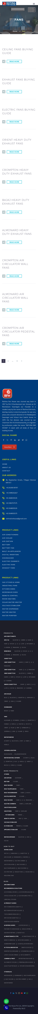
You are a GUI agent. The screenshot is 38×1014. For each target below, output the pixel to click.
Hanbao (6, 724)
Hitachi (12, 643)
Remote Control (10, 595)
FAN (29, 979)
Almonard (7, 720)
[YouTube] (22, 993)
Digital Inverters (10, 554)
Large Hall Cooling (10, 899)
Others (6, 774)
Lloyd (22, 643)
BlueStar (15, 640)
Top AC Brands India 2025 (11, 914)
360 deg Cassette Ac (10, 684)
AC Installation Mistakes (25, 944)
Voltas (24, 647)
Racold (6, 765)
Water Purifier (9, 615)
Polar (12, 727)
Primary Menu (34, 3)
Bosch (6, 711)
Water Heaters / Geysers (12, 758)
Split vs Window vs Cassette (12, 907)
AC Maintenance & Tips (11, 936)
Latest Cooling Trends (11, 955)
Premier (18, 826)
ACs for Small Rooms (10, 892)
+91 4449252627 (12, 493)
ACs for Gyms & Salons (26, 892)
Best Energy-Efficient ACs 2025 (13, 910)
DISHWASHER (18, 975)
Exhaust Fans (8, 568)
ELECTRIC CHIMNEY (21, 979)
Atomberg (16, 720)
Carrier (23, 640)
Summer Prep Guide (9, 944)
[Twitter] (7, 440)
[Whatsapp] (6, 1001)
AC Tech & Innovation (11, 947)
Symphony (30, 697)
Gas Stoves (8, 811)
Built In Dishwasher (10, 792)
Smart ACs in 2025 (26, 947)
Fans (5, 716)
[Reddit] (19, 440)
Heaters (25, 857)
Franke (20, 815)
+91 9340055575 (11, 513)
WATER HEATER (8, 975)
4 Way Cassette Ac (9, 673)
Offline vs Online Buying (27, 966)
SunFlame (28, 803)
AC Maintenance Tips (28, 936)
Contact (6, 471)
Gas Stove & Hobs (9, 864)
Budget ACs (20, 932)
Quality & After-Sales (10, 966)
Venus (26, 731)
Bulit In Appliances (10, 868)
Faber (12, 711)
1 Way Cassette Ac (9, 662)
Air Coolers (7, 857)
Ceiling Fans (29, 872)
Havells (13, 724)
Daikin (29, 640)
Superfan (7, 731)
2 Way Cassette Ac (9, 669)
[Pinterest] (11, 440)
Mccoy (28, 724)
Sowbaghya (25, 727)
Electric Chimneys (10, 561)
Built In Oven (8, 800)
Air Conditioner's (10, 636)
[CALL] (6, 1007)
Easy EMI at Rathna (9, 932)
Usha (12, 701)
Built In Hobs (8, 785)
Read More (14, 61)
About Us (6, 467)
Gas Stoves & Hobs (11, 582)
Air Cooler (7, 538)
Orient (6, 701)
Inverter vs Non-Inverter (11, 921)
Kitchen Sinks (8, 589)
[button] (3, 61)
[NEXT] (22, 361)
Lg (17, 643)
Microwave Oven (10, 592)
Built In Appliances (10, 789)
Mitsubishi (30, 643)
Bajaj (6, 697)
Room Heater (8, 754)
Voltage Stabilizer (11, 605)
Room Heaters (9, 599)
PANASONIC (29, 800)
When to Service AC (9, 940)
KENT (21, 741)
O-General (7, 647)
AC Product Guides (10, 903)
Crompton (21, 697)
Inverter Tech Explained (11, 951)
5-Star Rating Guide (27, 951)
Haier (5, 643)
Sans (20, 818)
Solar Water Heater (12, 602)
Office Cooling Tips (10, 895)
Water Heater (9, 612)
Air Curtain (7, 541)
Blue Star (15, 741)
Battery (6, 544)
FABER (27, 741)
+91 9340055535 (11, 508)
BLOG (6, 881)
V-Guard (18, 701)
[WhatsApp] (26, 440)
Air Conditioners (10, 534)
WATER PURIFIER (8, 983)
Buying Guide (8, 849)
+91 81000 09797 (12, 488)
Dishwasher (8, 558)
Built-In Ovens (22, 868)
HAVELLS (6, 744)
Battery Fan (8, 548)
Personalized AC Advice (26, 962)
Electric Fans (8, 564)
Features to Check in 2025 (11, 929)
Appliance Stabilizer (11, 829)
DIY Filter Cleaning (23, 940)
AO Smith (7, 741)
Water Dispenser (10, 609)
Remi (18, 727)
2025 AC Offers (26, 929)
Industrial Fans (9, 585)
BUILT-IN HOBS (9, 979)
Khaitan (21, 724)
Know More (8, 447)
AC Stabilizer (8, 826)
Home (4, 464)
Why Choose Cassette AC (11, 918)
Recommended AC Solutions (13, 888)
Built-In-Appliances (11, 551)
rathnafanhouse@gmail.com (16, 519)
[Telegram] (22, 440)
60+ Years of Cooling (10, 962)
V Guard (20, 731)
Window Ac (7, 651)
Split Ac (6, 640)
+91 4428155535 (11, 498)
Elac (15, 761)
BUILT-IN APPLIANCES (29, 975)
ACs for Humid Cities (24, 895)
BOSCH (28, 792)
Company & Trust (9, 958)
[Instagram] (19, 993)
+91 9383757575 (11, 503)
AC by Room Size (23, 925)
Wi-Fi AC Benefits (25, 955)
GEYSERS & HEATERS (10, 750)
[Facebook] (3, 440)
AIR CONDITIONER (9, 884)
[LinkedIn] (15, 440)
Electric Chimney (20, 860)
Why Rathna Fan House (25, 958)
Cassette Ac (8, 658)
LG (22, 800)
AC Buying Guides (9, 925)
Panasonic (16, 647)
